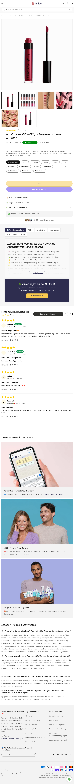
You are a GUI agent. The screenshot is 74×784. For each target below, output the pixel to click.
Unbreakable (13, 162)
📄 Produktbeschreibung (15, 230)
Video (30, 230)
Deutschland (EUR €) (10, 774)
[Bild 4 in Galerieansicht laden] (64, 100)
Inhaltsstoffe (41, 230)
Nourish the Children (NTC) (35, 738)
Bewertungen (12, 234)
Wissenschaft (30, 742)
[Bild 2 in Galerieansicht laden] (28, 100)
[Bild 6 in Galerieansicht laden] (28, 118)
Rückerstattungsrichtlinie (58, 740)
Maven (36, 166)
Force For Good (31, 733)
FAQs (23, 234)
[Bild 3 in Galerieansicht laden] (46, 100)
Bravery (11, 166)
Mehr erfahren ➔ (37, 296)
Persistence (39, 171)
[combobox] (35, 9)
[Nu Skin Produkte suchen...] (63, 3)
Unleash (35, 162)
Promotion (26, 171)
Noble (55, 162)
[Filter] (66, 314)
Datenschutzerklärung (57, 729)
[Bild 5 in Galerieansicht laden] (9, 118)
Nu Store (52, 774)
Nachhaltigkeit (30, 729)
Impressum (53, 720)
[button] (2, 3)
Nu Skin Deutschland (32, 720)
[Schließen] (70, 9)
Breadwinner (24, 166)
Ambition (47, 166)
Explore (45, 162)
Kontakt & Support (56, 716)
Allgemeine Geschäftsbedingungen (58, 734)
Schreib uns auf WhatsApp (28, 214)
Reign (65, 162)
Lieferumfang (54, 230)
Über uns (28, 716)
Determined (12, 171)
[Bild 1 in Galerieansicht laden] (9, 100)
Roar (25, 162)
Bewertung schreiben (48, 314)
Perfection (59, 166)
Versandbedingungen (57, 725)
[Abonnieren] (34, 755)
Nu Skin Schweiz (31, 725)
